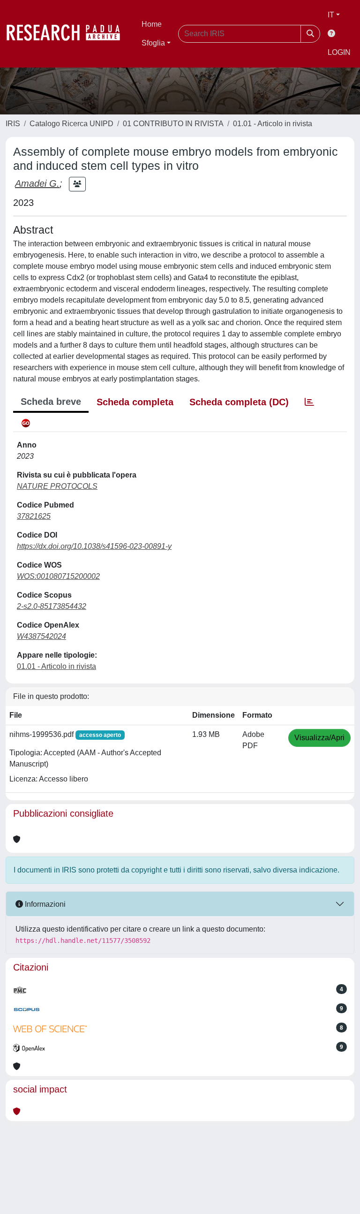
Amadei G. (37, 183)
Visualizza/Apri (319, 738)
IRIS (13, 124)
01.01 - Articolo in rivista (272, 124)
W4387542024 (41, 636)
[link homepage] (68, 33)
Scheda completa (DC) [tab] (239, 402)
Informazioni (44, 904)
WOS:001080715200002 (58, 576)
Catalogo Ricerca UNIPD (71, 124)
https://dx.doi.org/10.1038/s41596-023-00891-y (94, 546)
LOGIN (339, 52)
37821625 (34, 516)
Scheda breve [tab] (51, 401)
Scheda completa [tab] (135, 402)
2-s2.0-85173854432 (51, 606)
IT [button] (331, 15)
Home (152, 24)
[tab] (309, 402)
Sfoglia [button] (153, 43)
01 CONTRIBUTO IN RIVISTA (173, 124)
